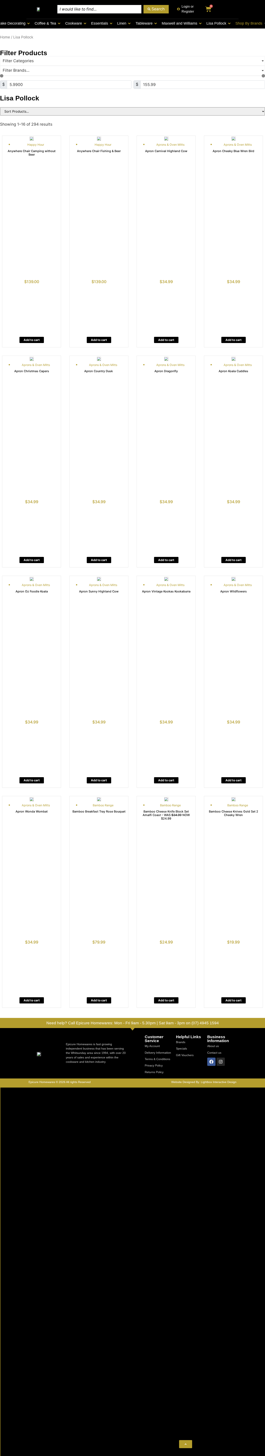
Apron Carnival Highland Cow (166, 151)
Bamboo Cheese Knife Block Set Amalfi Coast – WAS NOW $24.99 (166, 815)
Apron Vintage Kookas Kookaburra (166, 591)
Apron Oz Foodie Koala (32, 591)
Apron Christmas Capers (31, 371)
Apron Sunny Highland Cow (99, 591)
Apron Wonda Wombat (32, 811)
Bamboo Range (103, 805)
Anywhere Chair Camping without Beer (31, 152)
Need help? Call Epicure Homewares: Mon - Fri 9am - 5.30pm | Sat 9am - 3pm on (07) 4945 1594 (132, 1023)
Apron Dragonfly (166, 371)
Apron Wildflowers (233, 591)
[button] (48, 23)
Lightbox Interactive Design (218, 1082)
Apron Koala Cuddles (233, 371)
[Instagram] (221, 1062)
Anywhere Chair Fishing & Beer (99, 151)
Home (5, 37)
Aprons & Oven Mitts (170, 144)
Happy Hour (35, 144)
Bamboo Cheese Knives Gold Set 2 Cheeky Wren (233, 813)
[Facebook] (211, 1062)
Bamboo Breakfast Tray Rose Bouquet (98, 811)
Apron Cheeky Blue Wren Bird (233, 151)
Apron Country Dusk (99, 371)
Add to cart (32, 340)
